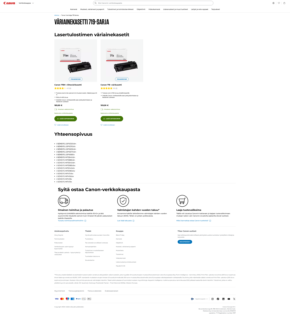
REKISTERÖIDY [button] (185, 242)
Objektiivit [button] (141, 9)
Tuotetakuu (89, 239)
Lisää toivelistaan (63, 125)
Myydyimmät (120, 266)
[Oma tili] (273, 3)
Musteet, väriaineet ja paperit (126, 246)
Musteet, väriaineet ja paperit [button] (92, 9)
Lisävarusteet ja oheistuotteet (126, 262)
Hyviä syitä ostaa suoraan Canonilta (97, 235)
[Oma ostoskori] (284, 3)
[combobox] (153, 3)
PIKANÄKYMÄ (76, 79)
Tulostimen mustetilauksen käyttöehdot (94, 251)
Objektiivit (119, 243)
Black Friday (120, 235)
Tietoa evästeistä (94, 291)
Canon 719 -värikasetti (111, 85)
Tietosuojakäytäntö (76, 291)
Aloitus (56, 15)
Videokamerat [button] (154, 9)
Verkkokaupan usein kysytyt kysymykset (64, 247)
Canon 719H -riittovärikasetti (68, 85)
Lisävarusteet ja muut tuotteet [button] (175, 9)
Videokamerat (121, 258)
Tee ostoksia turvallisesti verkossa (96, 243)
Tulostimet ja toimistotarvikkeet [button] (120, 9)
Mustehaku (120, 250)
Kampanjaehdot (90, 246)
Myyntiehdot (59, 291)
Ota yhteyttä (58, 235)
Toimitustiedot (59, 239)
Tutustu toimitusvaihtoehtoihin (70, 221)
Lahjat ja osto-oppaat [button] (199, 9)
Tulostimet (119, 254)
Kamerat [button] (73, 9)
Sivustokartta (89, 260)
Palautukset (58, 243)
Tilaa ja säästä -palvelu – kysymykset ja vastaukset (67, 253)
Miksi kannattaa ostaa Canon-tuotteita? (192, 221)
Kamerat (119, 239)
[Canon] (9, 3)
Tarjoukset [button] (215, 9)
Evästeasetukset (111, 291)
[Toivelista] (279, 3)
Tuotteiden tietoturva (92, 256)
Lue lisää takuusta (124, 221)
